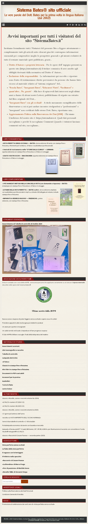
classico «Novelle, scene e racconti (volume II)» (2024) (20, 398)
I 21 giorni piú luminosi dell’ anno (13, 414)
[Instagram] (82, 25)
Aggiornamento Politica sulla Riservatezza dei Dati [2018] (36, 114)
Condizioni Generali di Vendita (12, 494)
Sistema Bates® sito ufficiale (44, 10)
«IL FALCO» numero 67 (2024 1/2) (13, 402)
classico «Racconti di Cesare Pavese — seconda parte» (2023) (23, 435)
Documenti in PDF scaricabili (13, 373)
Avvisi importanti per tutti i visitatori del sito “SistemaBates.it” (44, 38)
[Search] (85, 25)
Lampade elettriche (9, 358)
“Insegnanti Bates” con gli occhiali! (25, 103)
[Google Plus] (73, 25)
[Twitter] (67, 25)
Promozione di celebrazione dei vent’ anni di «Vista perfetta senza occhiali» (28, 504)
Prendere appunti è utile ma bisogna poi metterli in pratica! (22, 323)
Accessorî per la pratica (11, 377)
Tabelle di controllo (10, 354)
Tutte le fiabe (7, 385)
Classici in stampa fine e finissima (15, 366)
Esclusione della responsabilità (23, 76)
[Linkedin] (79, 25)
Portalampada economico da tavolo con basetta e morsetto (23, 425)
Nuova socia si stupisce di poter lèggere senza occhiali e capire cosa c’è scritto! (29, 319)
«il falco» (5, 362)
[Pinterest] (76, 25)
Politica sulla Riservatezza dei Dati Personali (17, 491)
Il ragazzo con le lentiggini (12, 453)
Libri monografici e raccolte (12, 350)
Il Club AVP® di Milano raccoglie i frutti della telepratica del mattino (25, 335)
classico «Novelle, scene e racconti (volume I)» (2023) (20, 410)
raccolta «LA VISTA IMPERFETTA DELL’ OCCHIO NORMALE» (21, 418)
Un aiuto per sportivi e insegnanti (13, 327)
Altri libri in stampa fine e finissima (15, 369)
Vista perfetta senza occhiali (13, 445)
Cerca (25, 481)
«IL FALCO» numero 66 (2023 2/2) (13, 406)
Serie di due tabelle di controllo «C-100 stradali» (18, 421)
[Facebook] (70, 25)
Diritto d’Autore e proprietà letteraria (26, 65)
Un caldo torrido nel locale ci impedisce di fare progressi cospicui (24, 331)
